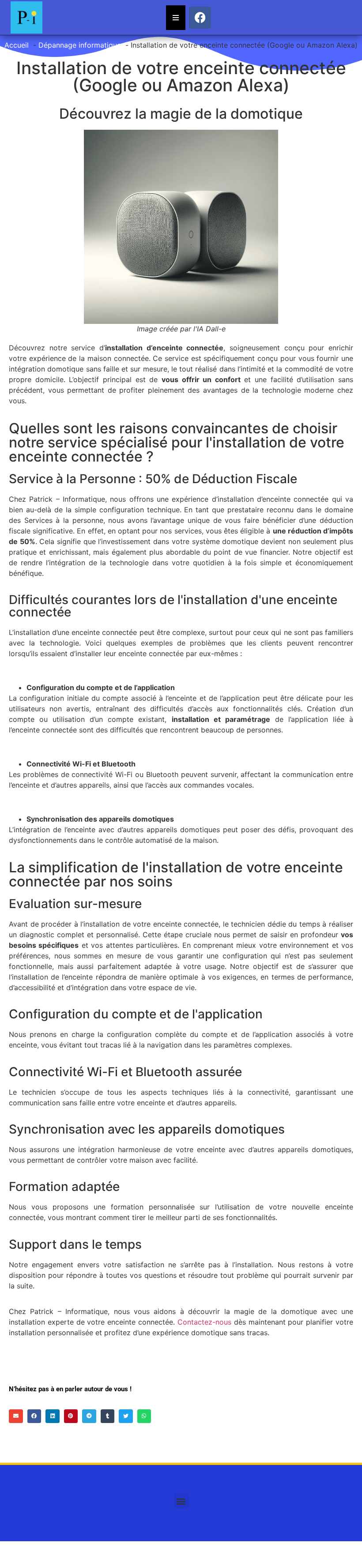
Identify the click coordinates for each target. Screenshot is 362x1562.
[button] (16, 1416)
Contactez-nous (204, 1322)
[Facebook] (200, 18)
